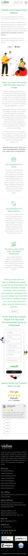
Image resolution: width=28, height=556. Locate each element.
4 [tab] (7, 430)
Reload (8, 368)
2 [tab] (7, 423)
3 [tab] (7, 427)
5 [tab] (7, 433)
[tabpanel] (14, 411)
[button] (26, 2)
